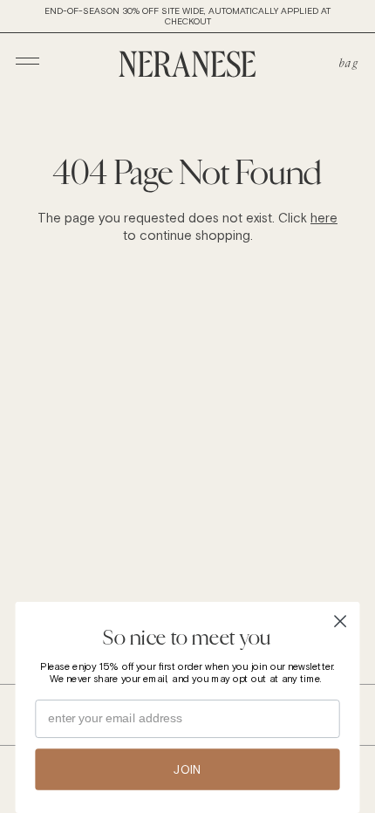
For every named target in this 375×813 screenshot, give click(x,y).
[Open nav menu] (28, 61)
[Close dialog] (340, 621)
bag (348, 63)
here (324, 217)
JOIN (187, 769)
